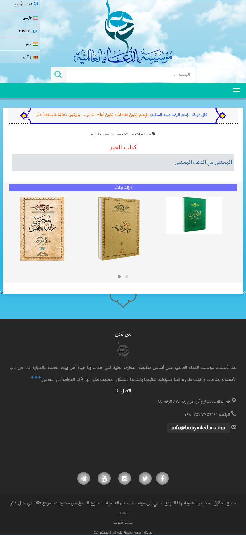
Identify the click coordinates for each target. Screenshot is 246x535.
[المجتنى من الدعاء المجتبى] (42, 229)
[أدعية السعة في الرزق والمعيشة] (118, 229)
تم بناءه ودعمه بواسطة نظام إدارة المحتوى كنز (123, 533)
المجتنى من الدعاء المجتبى (203, 162)
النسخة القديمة (123, 523)
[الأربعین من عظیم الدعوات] (194, 215)
